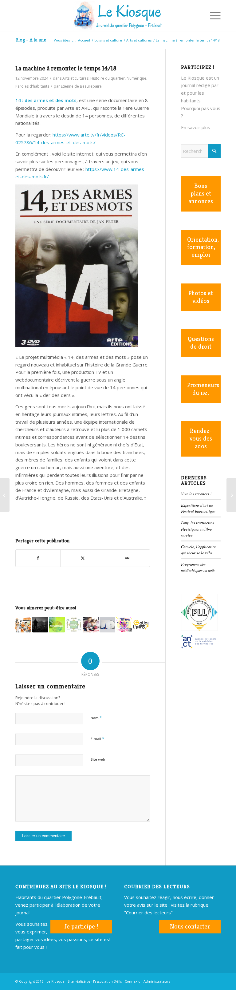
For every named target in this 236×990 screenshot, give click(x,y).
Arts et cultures (75, 78)
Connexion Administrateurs (147, 981)
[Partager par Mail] (127, 558)
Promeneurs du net (203, 389)
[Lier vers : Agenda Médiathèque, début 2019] (57, 625)
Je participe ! (81, 926)
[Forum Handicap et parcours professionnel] (5, 495)
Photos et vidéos (200, 297)
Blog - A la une (30, 40)
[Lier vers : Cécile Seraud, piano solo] (108, 625)
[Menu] (212, 15)
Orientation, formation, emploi (203, 247)
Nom (96, 717)
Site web (98, 759)
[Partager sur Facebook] (38, 558)
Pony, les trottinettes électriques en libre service (197, 528)
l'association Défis (107, 981)
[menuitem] (198, 15)
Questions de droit (201, 342)
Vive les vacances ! (196, 493)
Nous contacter (190, 926)
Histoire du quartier (107, 78)
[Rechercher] (198, 15)
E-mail (97, 738)
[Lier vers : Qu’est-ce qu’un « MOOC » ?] (74, 625)
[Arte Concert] (231, 495)
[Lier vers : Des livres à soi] (91, 625)
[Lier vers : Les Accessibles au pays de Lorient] (23, 625)
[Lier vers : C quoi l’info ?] (141, 625)
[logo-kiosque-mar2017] (118, 15)
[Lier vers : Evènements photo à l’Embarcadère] (40, 625)
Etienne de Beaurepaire (81, 86)
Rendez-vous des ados (201, 438)
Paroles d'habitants (32, 86)
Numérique (136, 78)
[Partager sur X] (83, 558)
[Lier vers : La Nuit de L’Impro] (124, 625)
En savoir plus (195, 127)
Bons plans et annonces (200, 193)
